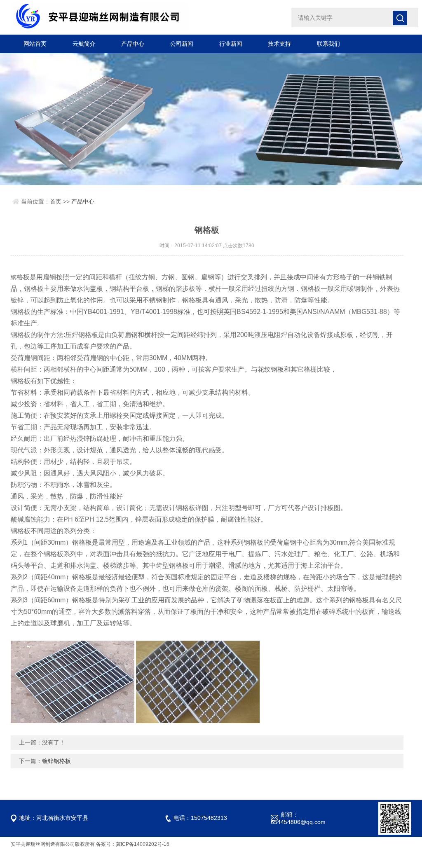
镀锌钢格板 (56, 761)
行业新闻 (230, 43)
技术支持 (279, 43)
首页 (55, 201)
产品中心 (132, 43)
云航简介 (84, 43)
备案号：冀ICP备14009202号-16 (132, 844)
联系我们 (328, 43)
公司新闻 (181, 43)
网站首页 (35, 43)
